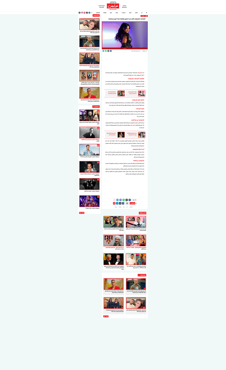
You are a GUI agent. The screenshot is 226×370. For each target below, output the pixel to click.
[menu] (92, 13)
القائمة (97, 13)
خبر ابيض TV (124, 13)
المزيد (107, 316)
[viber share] (103, 51)
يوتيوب (116, 207)
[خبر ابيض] (113, 5)
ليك (127, 207)
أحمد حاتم (132, 125)
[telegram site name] (117, 203)
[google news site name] (127, 203)
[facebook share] (111, 51)
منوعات (117, 13)
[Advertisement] (125, 62)
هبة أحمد (143, 51)
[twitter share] (108, 51)
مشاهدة (120, 207)
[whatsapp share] (106, 51)
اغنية (124, 207)
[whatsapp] (114, 200)
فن (141, 13)
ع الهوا (130, 13)
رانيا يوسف (139, 72)
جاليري (111, 13)
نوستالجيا (104, 13)
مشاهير (136, 13)
